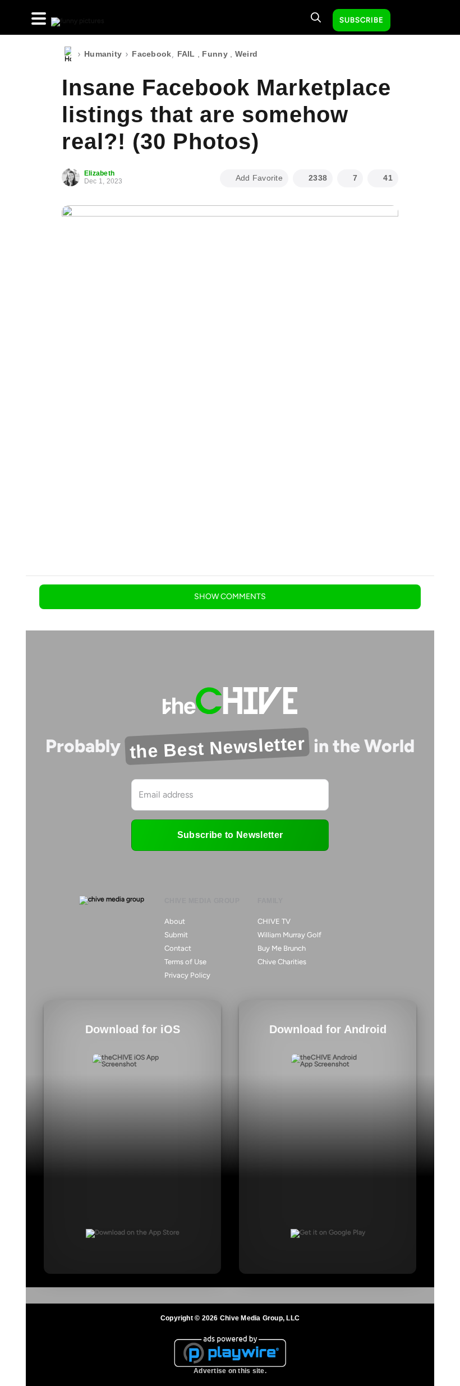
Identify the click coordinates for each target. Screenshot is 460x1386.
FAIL (186, 53)
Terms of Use (185, 961)
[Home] (68, 54)
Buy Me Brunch (281, 948)
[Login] (409, 20)
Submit (176, 935)
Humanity (103, 53)
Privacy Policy (187, 975)
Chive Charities (281, 961)
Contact (177, 948)
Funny (214, 53)
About (174, 921)
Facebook (151, 53)
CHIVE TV (274, 921)
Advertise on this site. (230, 1371)
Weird (246, 53)
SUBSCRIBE (361, 20)
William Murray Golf (289, 935)
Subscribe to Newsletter (230, 835)
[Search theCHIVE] (316, 17)
